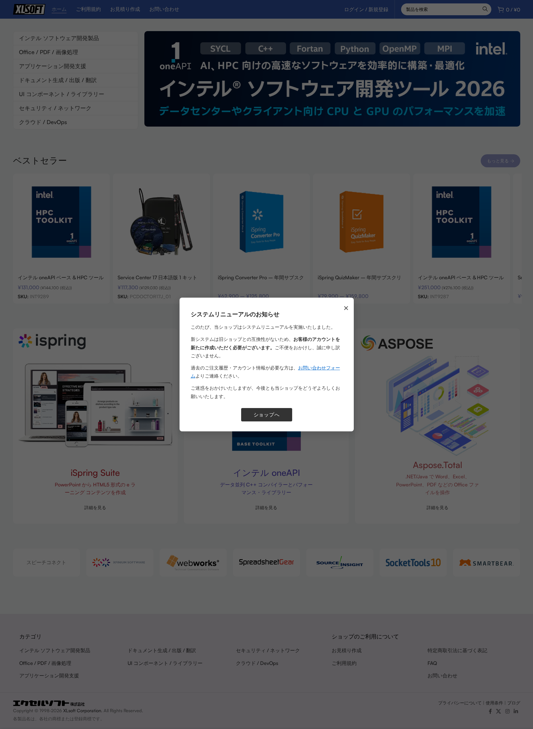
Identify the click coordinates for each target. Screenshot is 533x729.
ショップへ (267, 414)
